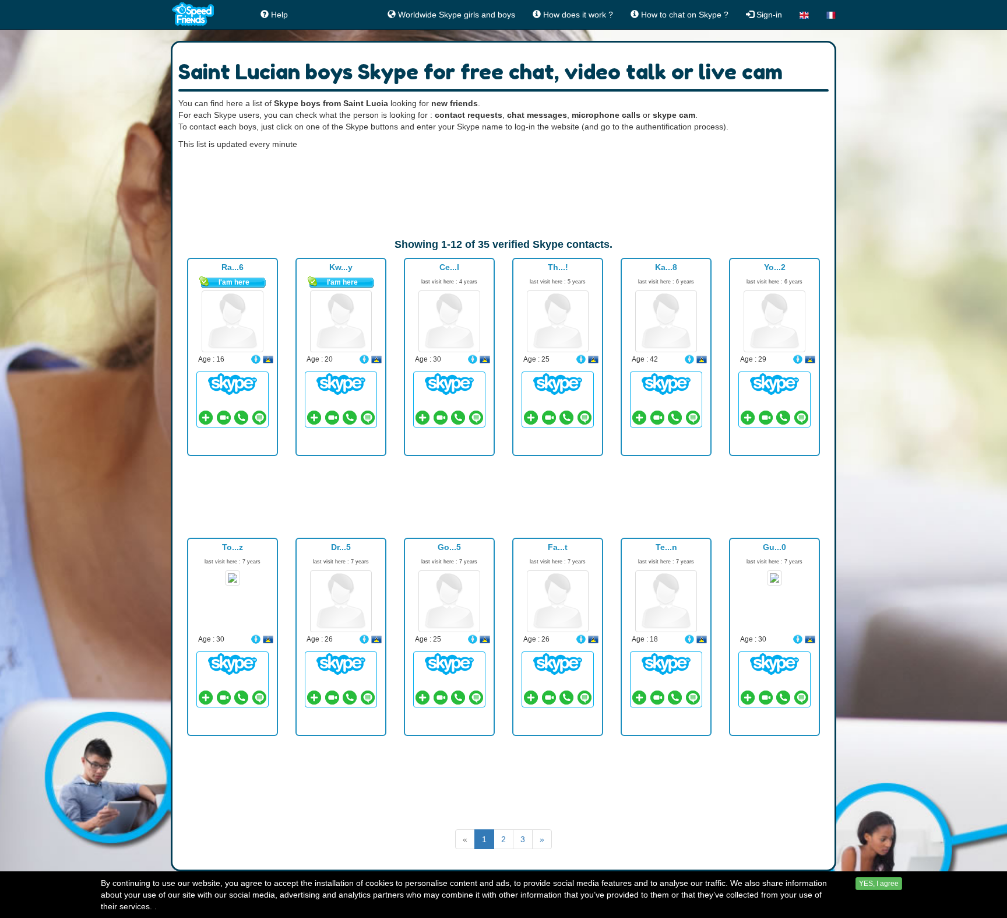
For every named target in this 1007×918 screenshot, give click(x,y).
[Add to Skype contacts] (206, 418)
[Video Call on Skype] (224, 418)
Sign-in (768, 14)
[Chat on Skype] (232, 383)
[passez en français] (831, 14)
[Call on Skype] (241, 418)
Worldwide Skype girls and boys (455, 14)
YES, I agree (879, 884)
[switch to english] (804, 14)
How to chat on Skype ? (683, 14)
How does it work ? (577, 14)
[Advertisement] (503, 193)
